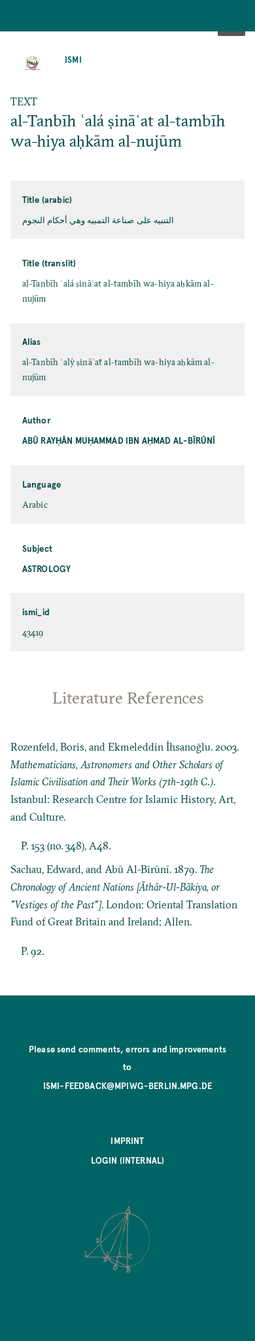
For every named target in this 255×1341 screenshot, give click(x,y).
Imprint (127, 1140)
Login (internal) (128, 1160)
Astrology (46, 568)
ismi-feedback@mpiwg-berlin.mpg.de (127, 1085)
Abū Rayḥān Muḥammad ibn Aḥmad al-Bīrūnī (118, 440)
